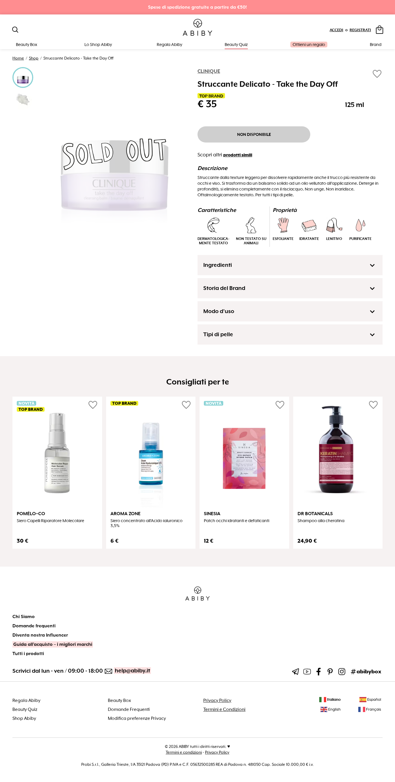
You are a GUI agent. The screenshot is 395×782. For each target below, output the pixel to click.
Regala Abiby (169, 44)
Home (18, 58)
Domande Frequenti (129, 709)
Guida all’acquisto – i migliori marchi (52, 644)
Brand (375, 44)
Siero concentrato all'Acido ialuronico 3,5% (146, 523)
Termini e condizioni (184, 752)
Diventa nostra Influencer (40, 635)
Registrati (360, 29)
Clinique (209, 71)
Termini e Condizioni (224, 709)
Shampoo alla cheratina (321, 520)
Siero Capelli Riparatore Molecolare (50, 520)
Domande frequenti (34, 626)
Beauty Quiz (236, 44)
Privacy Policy (217, 700)
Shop (33, 58)
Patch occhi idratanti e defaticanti (236, 520)
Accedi (336, 29)
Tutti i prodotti (28, 654)
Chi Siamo (23, 617)
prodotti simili (237, 155)
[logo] (197, 27)
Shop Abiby (24, 718)
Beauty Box (119, 700)
